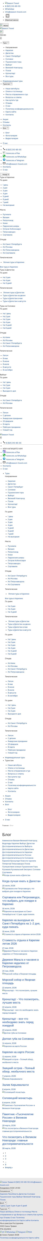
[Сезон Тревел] (7, 1182)
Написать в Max (13, 153)
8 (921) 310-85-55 (12, 6)
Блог (5, 128)
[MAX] (29, 1232)
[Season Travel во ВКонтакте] (7, 17)
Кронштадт (15, 861)
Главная (5, 825)
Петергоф (6, 864)
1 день (2, 1206)
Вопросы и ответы (25, 1214)
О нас (5, 143)
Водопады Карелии (11, 843)
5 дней (24, 1206)
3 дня (13, 1206)
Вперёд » (9, 1167)
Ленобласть (13, 1194)
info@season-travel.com (15, 12)
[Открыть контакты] (1, 32)
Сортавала (7, 872)
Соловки (36, 869)
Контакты (7, 125)
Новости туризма (28, 861)
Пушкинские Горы (30, 866)
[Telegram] (21, 1232)
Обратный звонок (11, 20)
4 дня (18, 1206)
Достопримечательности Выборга (17, 846)
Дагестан (31, 843)
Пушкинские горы (8, 1197)
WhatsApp (9, 9)
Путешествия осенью (12, 866)
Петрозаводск (18, 864)
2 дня (8, 1206)
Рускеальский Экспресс (22, 869)
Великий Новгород (28, 840)
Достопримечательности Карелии (17, 852)
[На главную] (7, 28)
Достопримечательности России (16, 855)
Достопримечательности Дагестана (18, 849)
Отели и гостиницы (22, 1211)
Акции (5, 119)
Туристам (6, 84)
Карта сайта (24, 1220)
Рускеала (6, 869)
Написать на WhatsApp (16, 157)
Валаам (16, 840)
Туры (5, 43)
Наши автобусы (7, 1211)
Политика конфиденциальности (14, 1238)
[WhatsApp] (10, 1232)
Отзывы (6, 122)
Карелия (6, 861)
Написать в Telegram (15, 160)
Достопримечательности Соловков (17, 858)
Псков (27, 864)
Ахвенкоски (7, 840)
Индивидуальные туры (13, 81)
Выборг (23, 843)
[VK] (2, 1232)
